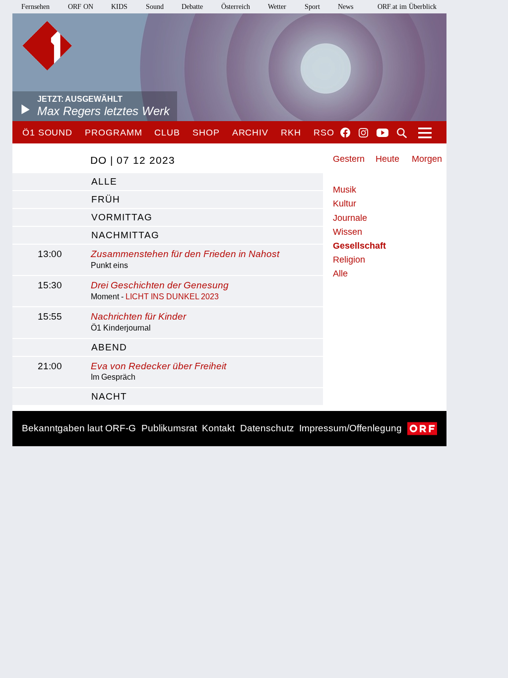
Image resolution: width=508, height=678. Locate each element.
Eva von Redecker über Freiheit (158, 366)
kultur (344, 203)
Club (167, 132)
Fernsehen (35, 6)
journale (350, 218)
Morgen (427, 159)
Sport (312, 6)
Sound (155, 6)
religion (349, 260)
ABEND (109, 347)
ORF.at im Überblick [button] (407, 6)
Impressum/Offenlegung (350, 428)
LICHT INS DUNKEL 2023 (172, 296)
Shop (206, 132)
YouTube (382, 133)
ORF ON (80, 6)
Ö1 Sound (47, 132)
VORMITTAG (121, 217)
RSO (324, 132)
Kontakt (218, 428)
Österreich (235, 6)
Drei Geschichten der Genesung (160, 285)
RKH (291, 132)
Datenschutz (267, 428)
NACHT (109, 396)
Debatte (192, 6)
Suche (402, 133)
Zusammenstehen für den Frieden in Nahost (185, 254)
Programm (113, 132)
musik (344, 190)
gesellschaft (359, 246)
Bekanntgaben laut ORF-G (79, 428)
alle (104, 181)
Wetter (277, 6)
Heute (387, 159)
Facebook (345, 132)
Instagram (363, 133)
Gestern (349, 159)
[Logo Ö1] (47, 45)
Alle (340, 273)
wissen (347, 232)
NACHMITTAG (125, 235)
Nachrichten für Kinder (138, 316)
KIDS (119, 6)
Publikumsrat (169, 428)
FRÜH (105, 199)
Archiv (250, 132)
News (345, 6)
